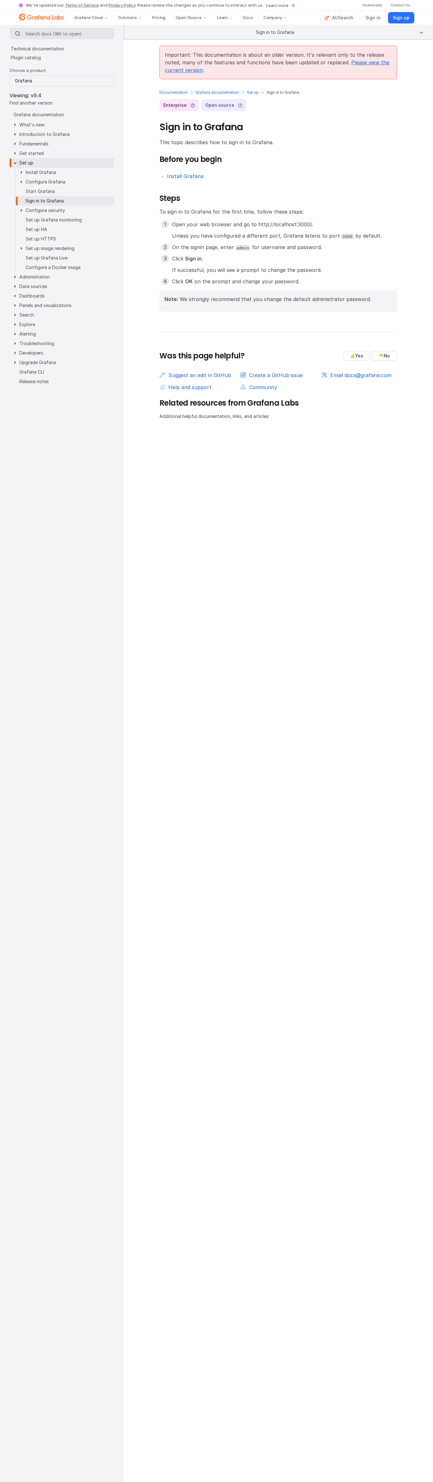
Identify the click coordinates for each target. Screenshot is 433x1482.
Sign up (401, 17)
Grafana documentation (217, 92)
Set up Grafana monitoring (54, 219)
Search (26, 315)
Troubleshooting (36, 343)
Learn (222, 17)
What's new (31, 124)
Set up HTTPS (41, 238)
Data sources (33, 286)
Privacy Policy (121, 5)
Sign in (373, 17)
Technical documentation (37, 48)
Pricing (158, 17)
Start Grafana (40, 191)
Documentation (173, 92)
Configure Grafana (45, 181)
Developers (31, 353)
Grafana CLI (31, 372)
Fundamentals (33, 143)
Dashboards (32, 295)
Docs (248, 17)
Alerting (27, 334)
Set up (253, 92)
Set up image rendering (50, 248)
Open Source (189, 17)
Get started (31, 153)
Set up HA (36, 229)
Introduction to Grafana (44, 134)
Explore (27, 324)
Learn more (277, 5)
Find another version (31, 103)
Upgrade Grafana (37, 362)
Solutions (127, 17)
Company (272, 17)
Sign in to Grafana (44, 200)
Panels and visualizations (45, 305)
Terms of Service (82, 5)
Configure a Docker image (53, 267)
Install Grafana (185, 176)
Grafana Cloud (88, 17)
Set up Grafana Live (47, 257)
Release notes (34, 381)
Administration (34, 276)
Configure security (45, 210)
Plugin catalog (26, 57)
